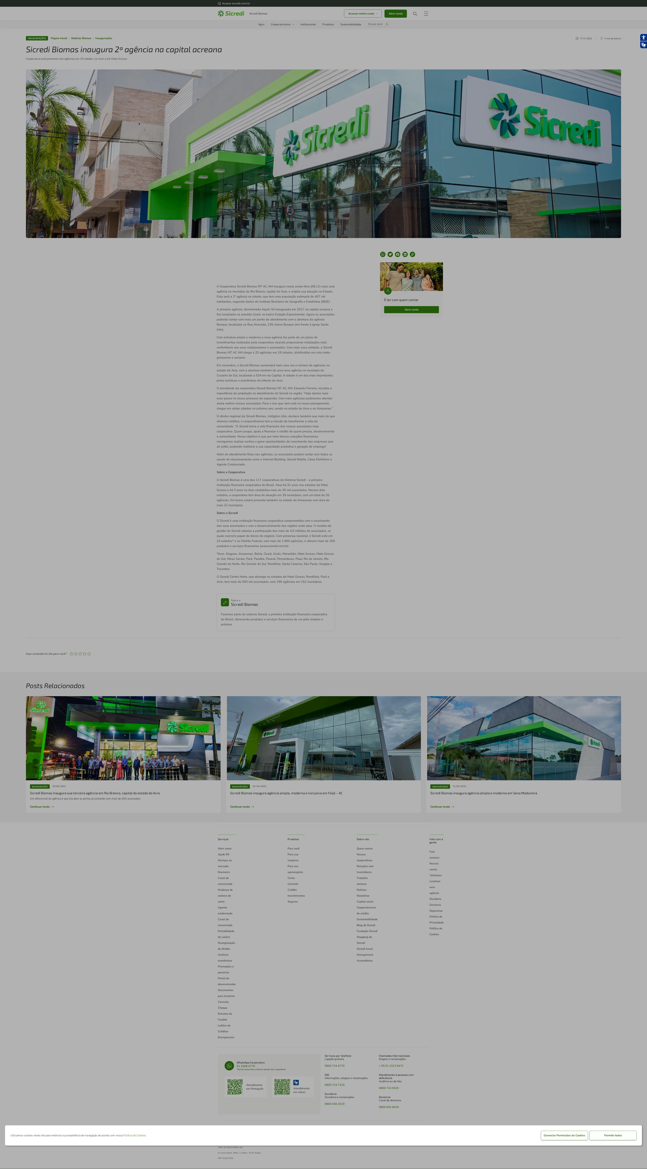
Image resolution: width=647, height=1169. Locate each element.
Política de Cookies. (135, 1135)
